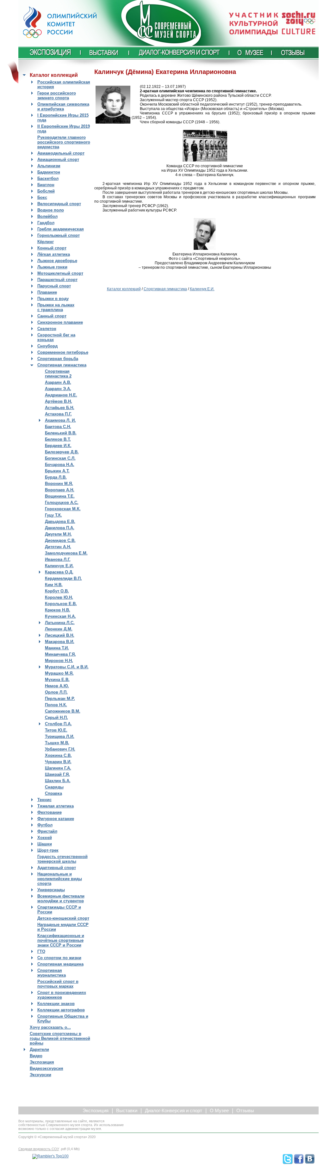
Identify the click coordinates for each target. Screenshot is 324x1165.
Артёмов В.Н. (58, 401)
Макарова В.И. (59, 641)
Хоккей (44, 837)
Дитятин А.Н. (58, 546)
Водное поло (50, 210)
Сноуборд (47, 346)
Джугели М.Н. (58, 534)
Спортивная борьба (57, 358)
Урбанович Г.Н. (60, 749)
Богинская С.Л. (60, 458)
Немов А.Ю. (57, 686)
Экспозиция (42, 1062)
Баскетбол (48, 178)
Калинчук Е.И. (59, 565)
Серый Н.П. (56, 717)
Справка (53, 793)
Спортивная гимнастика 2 (58, 373)
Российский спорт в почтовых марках (57, 984)
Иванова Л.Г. (58, 559)
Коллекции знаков (56, 1003)
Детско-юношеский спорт (63, 918)
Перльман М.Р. (60, 698)
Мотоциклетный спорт (60, 273)
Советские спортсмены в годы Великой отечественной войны (60, 1038)
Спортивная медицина (60, 964)
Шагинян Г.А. (58, 768)
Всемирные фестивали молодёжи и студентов (60, 898)
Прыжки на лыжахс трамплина (55, 307)
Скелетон (46, 328)
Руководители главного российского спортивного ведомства (63, 142)
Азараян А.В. (58, 382)
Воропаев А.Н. (59, 489)
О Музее (219, 1110)
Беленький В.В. (61, 433)
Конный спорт (51, 248)
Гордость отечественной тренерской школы (62, 859)
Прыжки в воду (53, 298)
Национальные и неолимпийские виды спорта (59, 879)
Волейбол (47, 216)
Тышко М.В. (57, 742)
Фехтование (49, 812)
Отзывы (245, 1110)
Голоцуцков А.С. (61, 502)
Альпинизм (48, 165)
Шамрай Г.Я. (57, 774)
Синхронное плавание (60, 322)
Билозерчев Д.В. (62, 452)
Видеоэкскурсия (46, 1068)
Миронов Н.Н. (59, 660)
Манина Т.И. (57, 648)
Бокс (42, 197)
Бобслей (46, 191)
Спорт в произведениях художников (61, 995)
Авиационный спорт (58, 159)
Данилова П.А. (59, 527)
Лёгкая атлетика (53, 254)
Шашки (44, 844)
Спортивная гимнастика (61, 365)
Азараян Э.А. (58, 388)
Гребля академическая (60, 229)
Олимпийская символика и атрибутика (63, 106)
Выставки (126, 1110)
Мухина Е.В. (57, 679)
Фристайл (47, 831)
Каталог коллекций (124, 289)
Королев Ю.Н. (59, 597)
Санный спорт (51, 316)
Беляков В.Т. (58, 439)
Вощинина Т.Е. (60, 496)
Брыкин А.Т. (57, 471)
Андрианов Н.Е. (61, 395)
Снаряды (54, 787)
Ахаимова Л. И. (60, 420)
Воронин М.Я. (59, 483)
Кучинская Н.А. (60, 616)
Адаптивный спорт (56, 867)
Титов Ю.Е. (56, 730)
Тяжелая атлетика (55, 806)
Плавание (47, 292)
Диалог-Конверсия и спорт (173, 1110)
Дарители (39, 1049)
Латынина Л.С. (60, 622)
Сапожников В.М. (62, 711)
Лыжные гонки (52, 267)
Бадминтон (48, 172)
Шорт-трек (48, 850)
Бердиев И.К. (58, 445)
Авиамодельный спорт (60, 153)
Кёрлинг (45, 241)
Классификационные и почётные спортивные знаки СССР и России (60, 940)
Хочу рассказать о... (50, 1027)
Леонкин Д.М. (58, 629)
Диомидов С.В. (60, 540)
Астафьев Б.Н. (59, 407)
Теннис (44, 799)
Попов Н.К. (56, 704)
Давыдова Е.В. (60, 521)
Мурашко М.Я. (59, 673)
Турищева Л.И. (59, 736)
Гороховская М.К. (63, 508)
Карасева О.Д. (59, 572)
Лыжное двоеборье (57, 260)
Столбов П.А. (58, 723)
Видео (36, 1055)
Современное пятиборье (62, 352)
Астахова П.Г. (58, 414)
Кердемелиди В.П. (63, 578)
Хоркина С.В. (58, 755)
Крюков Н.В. (57, 610)
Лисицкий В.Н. (59, 635)
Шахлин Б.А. (58, 780)
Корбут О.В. (57, 591)
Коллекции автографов (61, 1010)
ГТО (41, 951)
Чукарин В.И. (58, 761)
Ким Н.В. (54, 584)
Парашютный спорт (57, 279)
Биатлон (45, 184)
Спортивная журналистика (51, 973)
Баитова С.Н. (58, 426)
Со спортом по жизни (59, 957)
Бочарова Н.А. (59, 464)
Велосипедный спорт (59, 203)
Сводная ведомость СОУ (38, 1149)
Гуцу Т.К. (53, 515)
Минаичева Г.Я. (60, 654)
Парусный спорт (54, 286)
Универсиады (51, 889)
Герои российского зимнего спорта (56, 95)
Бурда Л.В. (56, 477)
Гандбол (45, 222)
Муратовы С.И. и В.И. (67, 667)
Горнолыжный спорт (58, 235)
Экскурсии (40, 1074)
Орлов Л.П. (56, 692)
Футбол (45, 825)
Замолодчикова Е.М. (66, 553)
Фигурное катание (55, 818)
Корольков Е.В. (61, 603)
